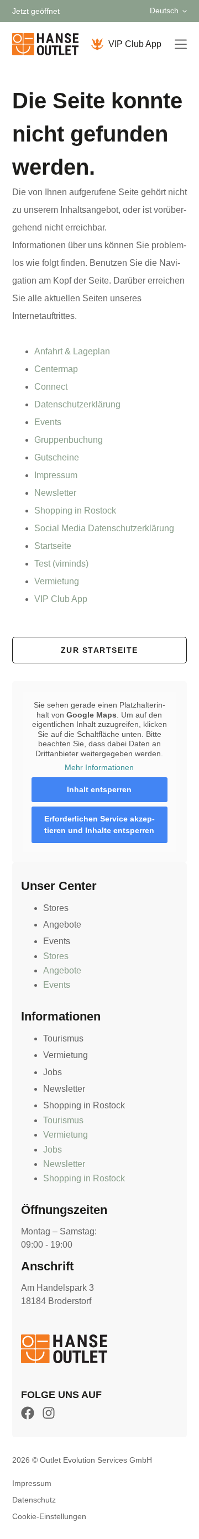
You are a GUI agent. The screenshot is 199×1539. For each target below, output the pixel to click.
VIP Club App (134, 44)
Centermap (56, 369)
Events (47, 422)
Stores (56, 908)
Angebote (62, 924)
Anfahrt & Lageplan (72, 351)
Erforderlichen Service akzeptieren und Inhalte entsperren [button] (99, 824)
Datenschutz (34, 1499)
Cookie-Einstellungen (49, 1516)
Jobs (52, 1072)
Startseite (52, 546)
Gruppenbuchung (68, 439)
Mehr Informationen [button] (99, 767)
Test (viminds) (61, 563)
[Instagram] (48, 1413)
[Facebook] (27, 1413)
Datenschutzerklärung (77, 404)
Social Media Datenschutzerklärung (104, 528)
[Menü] (181, 44)
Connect (50, 386)
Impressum (55, 475)
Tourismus (63, 1038)
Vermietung (56, 581)
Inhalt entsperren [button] (99, 789)
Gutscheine (56, 457)
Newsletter (55, 493)
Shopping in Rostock (75, 510)
